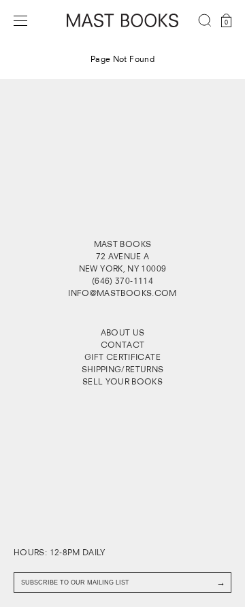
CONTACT (123, 345)
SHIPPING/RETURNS (123, 369)
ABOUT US (123, 332)
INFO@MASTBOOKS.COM (122, 293)
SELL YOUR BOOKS (122, 381)
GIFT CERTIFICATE (122, 357)
